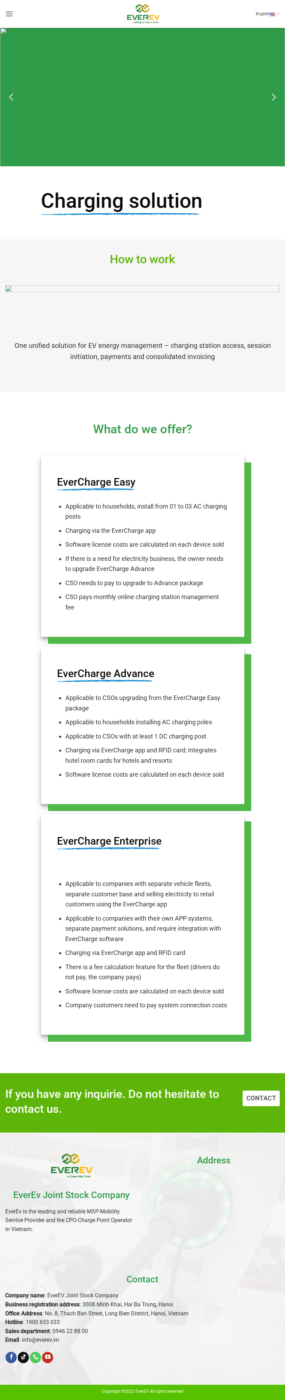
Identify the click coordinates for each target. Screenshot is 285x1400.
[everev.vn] (142, 13)
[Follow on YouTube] (47, 1357)
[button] (9, 14)
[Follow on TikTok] (23, 1357)
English (263, 13)
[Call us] (35, 1357)
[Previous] (12, 97)
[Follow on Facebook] (11, 1357)
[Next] (273, 97)
